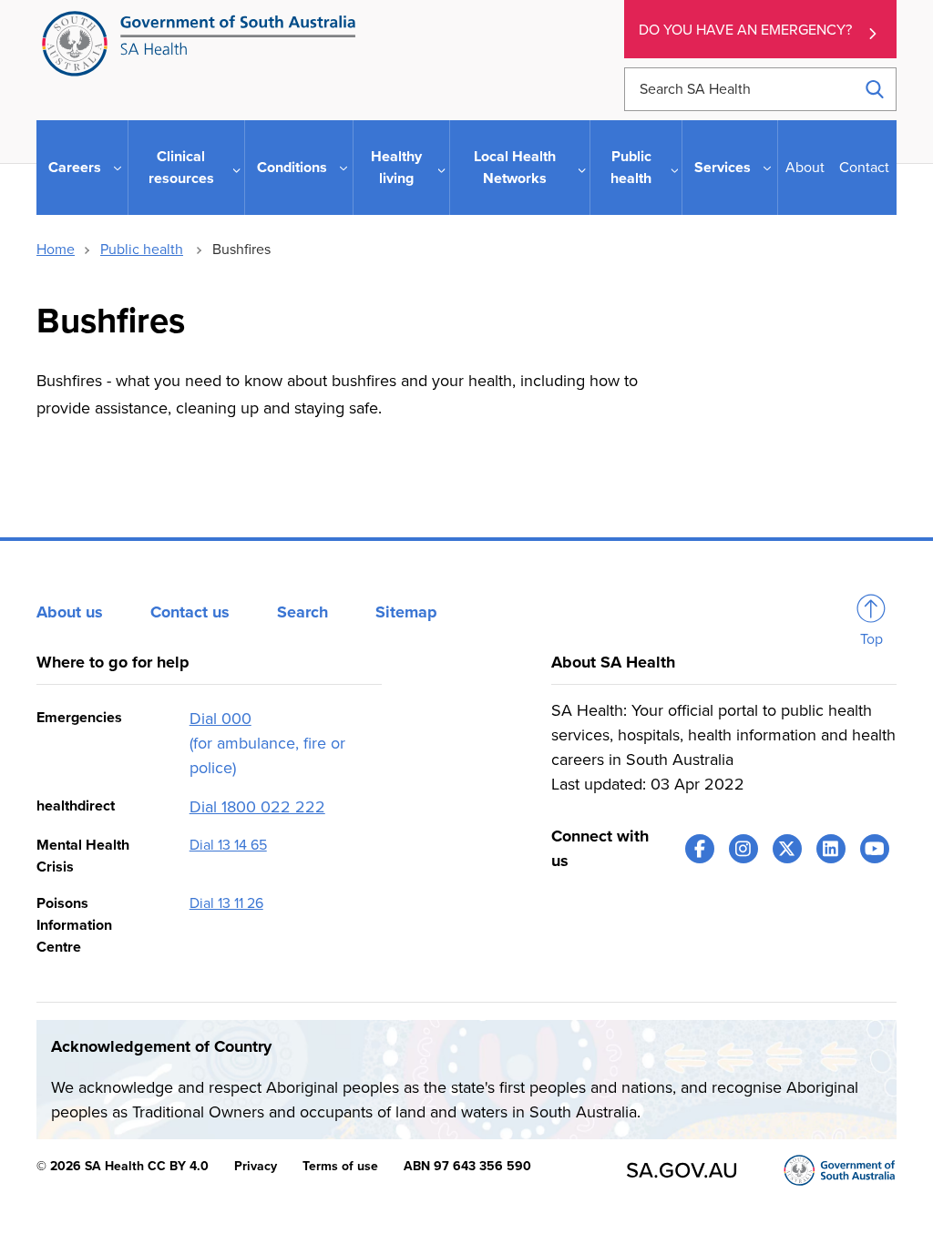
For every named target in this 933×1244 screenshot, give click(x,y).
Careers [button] (74, 167)
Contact (864, 167)
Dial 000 (220, 719)
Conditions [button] (292, 167)
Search (302, 612)
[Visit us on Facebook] (700, 848)
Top (871, 639)
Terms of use (340, 1166)
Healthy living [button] (396, 168)
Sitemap (406, 612)
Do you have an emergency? (745, 30)
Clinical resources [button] (181, 168)
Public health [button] (630, 168)
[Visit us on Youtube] (874, 848)
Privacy (255, 1166)
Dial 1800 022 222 (257, 807)
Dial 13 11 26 (226, 903)
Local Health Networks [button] (515, 168)
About (805, 167)
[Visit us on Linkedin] (831, 848)
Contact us (190, 612)
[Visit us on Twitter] (787, 848)
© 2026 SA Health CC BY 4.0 (122, 1166)
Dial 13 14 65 (228, 845)
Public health (141, 249)
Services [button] (722, 167)
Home (55, 249)
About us (69, 612)
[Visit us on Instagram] (743, 848)
